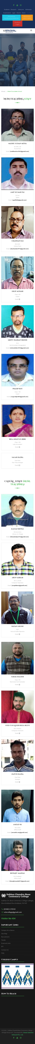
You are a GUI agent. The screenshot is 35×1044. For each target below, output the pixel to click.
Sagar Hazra (17, 463)
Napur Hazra (18, 780)
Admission (28, 9)
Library (20, 9)
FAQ (2, 953)
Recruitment (5, 937)
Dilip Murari (17, 297)
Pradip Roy (18, 394)
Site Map (4, 934)
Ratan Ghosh (17, 632)
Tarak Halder (17, 682)
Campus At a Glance (7, 930)
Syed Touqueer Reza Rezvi (17, 731)
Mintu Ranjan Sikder (17, 345)
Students (7, 9)
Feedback (29, 13)
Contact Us (5, 950)
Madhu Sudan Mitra (17, 149)
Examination (7, 13)
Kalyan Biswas (17, 534)
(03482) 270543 (9, 909)
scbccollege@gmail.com (13, 912)
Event (23, 13)
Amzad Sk (17, 830)
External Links (6, 943)
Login (13, 13)
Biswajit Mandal (17, 879)
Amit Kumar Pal (17, 198)
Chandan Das (17, 246)
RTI (2, 947)
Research (13, 9)
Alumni (18, 13)
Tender (3, 940)
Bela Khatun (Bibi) (17, 445)
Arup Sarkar (17, 583)
